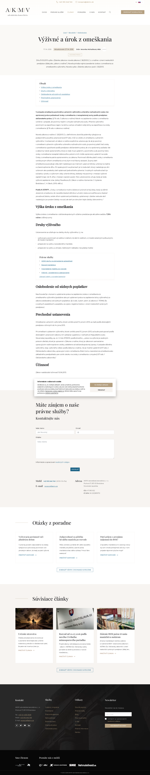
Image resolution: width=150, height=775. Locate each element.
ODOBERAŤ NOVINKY (118, 726)
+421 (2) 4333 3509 (24, 715)
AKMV (18, 12)
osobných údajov (63, 462)
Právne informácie (81, 729)
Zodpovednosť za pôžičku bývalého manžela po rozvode (73, 538)
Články (70, 12)
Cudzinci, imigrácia (52, 707)
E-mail (78, 428)
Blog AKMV (72, 32)
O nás (91, 12)
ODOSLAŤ (75, 469)
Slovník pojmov (80, 707)
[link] (110, 12)
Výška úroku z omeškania (51, 87)
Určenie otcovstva (27, 633)
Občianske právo (51, 729)
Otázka (38, 437)
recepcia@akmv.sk (86, 2)
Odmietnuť (101, 390)
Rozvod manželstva (48, 265)
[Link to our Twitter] (20, 725)
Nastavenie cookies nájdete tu (54, 391)
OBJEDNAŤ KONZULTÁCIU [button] (132, 12)
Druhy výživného (48, 91)
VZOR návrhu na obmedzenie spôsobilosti (56, 261)
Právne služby (57, 12)
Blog (76, 714)
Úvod (44, 12)
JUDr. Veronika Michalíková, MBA (88, 49)
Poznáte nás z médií (49, 757)
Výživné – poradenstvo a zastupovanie (55, 273)
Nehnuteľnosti (50, 718)
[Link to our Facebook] (16, 725)
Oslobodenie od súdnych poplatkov (55, 94)
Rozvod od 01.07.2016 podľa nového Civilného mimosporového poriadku (73, 637)
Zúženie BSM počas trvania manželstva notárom (113, 635)
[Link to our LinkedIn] (29, 725)
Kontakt (102, 12)
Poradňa (82, 12)
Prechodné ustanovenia (51, 98)
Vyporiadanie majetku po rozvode (53, 269)
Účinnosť (44, 101)
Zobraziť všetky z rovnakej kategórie (52, 277)
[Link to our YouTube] (24, 725)
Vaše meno (40, 428)
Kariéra (77, 732)
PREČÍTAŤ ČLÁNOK (25, 650)
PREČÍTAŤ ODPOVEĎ (26, 555)
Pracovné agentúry (52, 714)
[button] (139, 2)
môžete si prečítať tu (51, 393)
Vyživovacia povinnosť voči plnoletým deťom (31, 538)
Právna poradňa (80, 718)
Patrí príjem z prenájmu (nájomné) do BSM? (111, 538)
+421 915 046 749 (65, 2)
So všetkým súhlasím (101, 385)
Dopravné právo (51, 725)
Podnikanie (49, 711)
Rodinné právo (82, 32)
